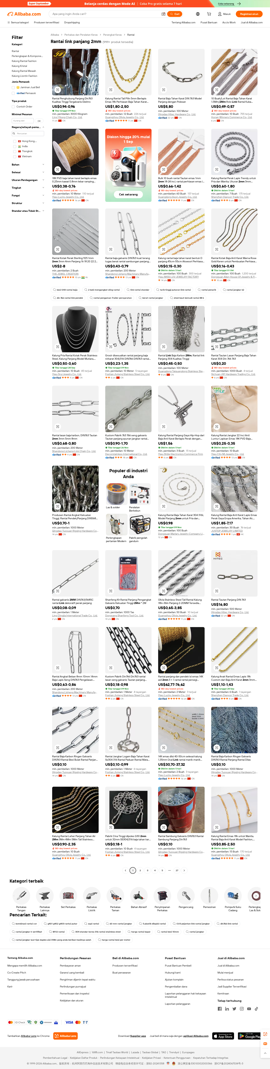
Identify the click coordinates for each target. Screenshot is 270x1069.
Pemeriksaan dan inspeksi (74, 993)
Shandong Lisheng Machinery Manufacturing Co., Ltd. (128, 273)
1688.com (97, 1052)
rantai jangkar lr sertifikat (29, 932)
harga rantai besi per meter (116, 940)
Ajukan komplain (174, 979)
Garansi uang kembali (72, 972)
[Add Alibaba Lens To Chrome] (65, 1036)
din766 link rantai (229, 923)
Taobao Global (150, 1052)
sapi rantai (93, 923)
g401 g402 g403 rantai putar (62, 923)
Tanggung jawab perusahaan (23, 979)
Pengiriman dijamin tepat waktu (77, 979)
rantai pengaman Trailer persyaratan (112, 298)
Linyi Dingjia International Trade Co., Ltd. (75, 615)
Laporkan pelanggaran (177, 1003)
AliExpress (83, 1052)
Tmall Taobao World (117, 1052)
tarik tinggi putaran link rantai (175, 290)
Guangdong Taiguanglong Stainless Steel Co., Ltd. (181, 371)
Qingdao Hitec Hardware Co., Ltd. (177, 114)
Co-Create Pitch (16, 972)
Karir (9, 986)
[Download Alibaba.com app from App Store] (223, 1036)
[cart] (210, 14)
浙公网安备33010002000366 (195, 1063)
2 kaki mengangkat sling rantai (104, 290)
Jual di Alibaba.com (228, 965)
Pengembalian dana (176, 986)
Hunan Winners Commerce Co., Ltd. (231, 117)
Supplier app (138, 1035)
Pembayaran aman (70, 965)
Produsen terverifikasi (125, 965)
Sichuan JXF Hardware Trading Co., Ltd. (233, 374)
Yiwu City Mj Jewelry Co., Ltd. (227, 454)
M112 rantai (59, 932)
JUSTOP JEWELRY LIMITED (227, 530)
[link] (265, 1034)
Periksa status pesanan (230, 979)
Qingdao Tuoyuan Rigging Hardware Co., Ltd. (75, 530)
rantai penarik (208, 290)
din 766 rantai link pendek (70, 298)
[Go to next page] (184, 870)
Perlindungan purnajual (73, 986)
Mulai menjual (225, 972)
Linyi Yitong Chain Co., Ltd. (67, 117)
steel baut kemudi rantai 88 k (189, 298)
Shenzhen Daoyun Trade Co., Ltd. (230, 196)
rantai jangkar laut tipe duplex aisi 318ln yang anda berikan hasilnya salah (53, 940)
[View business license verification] (168, 1063)
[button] (163, 14)
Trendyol (174, 1052)
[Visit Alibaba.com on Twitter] (234, 1009)
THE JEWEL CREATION (65, 273)
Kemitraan (223, 993)
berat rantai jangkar (152, 298)
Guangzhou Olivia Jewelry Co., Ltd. (124, 117)
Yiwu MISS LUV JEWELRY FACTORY (178, 276)
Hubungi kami (173, 972)
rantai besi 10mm (170, 932)
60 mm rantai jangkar (121, 923)
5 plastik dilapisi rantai (154, 923)
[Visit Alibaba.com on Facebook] (219, 1009)
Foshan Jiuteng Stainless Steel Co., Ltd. (127, 374)
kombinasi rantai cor (26, 923)
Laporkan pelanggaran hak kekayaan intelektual (185, 995)
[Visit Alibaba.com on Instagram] (242, 1009)
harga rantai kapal (140, 932)
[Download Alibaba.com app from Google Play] (250, 1036)
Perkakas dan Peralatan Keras (81, 34)
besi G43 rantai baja (67, 290)
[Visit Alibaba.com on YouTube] (249, 1009)
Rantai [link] (130, 34)
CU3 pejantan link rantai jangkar (193, 923)
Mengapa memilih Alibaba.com (24, 965)
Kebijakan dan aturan (71, 1000)
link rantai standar (139, 290)
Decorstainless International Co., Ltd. (126, 454)
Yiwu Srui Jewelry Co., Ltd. (67, 374)
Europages (188, 1052)
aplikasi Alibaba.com (195, 1035)
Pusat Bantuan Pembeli (178, 965)
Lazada (135, 1052)
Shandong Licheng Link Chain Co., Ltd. (74, 451)
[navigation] (28, 453)
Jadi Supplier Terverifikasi (231, 986)
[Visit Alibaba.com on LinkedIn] (227, 1009)
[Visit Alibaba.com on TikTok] (256, 1009)
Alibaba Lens (28, 1035)
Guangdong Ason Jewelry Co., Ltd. (177, 196)
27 (177, 870)
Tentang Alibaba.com (20, 957)
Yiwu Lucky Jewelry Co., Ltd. (68, 196)
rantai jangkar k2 (235, 290)
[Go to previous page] (125, 870)
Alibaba (55, 34)
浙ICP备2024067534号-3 (228, 1063)
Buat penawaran (121, 972)
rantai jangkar (197, 932)
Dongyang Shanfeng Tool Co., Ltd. (124, 615)
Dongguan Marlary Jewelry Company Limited (181, 533)
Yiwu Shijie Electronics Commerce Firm (180, 454)
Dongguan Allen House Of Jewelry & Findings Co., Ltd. (234, 276)
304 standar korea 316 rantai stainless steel (98, 932)
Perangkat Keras (112, 34)
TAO (163, 1052)
